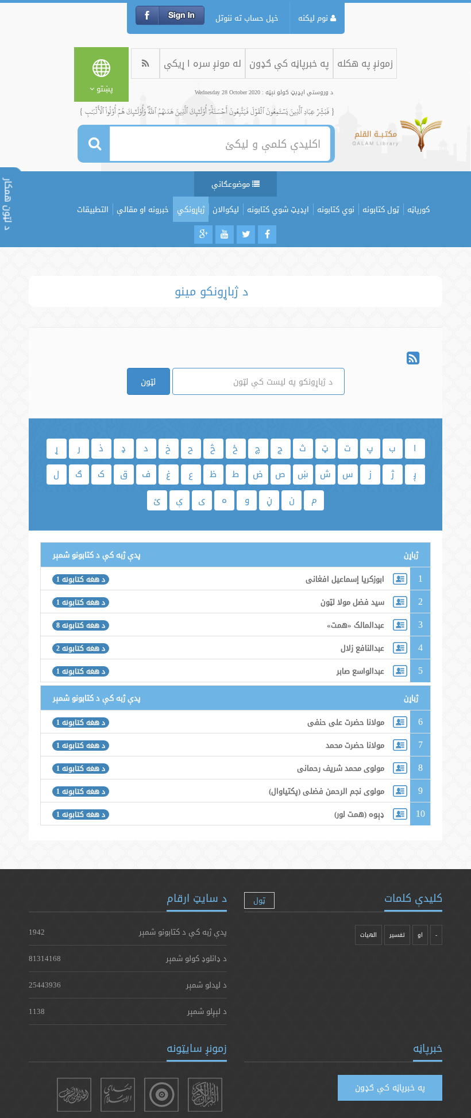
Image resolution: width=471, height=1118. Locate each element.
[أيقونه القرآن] (205, 1095)
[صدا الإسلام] (118, 1095)
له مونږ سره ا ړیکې (202, 63)
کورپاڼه (418, 209)
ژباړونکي (190, 209)
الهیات (368, 934)
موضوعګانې (231, 184)
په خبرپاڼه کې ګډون (289, 63)
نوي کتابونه (335, 209)
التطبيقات (93, 209)
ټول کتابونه (380, 209)
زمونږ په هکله (365, 63)
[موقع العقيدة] (161, 1095)
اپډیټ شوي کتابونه (278, 209)
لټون (148, 381)
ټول (259, 900)
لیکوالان (226, 209)
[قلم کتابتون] (397, 140)
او (420, 934)
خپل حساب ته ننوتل (247, 18)
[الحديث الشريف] (74, 1095)
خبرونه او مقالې (143, 209)
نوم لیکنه (314, 18)
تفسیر (397, 934)
